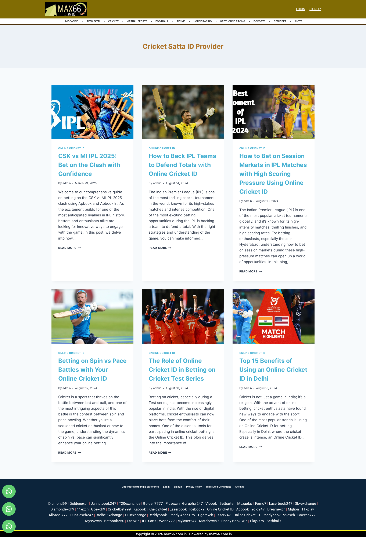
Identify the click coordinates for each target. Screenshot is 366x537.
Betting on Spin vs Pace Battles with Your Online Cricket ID (92, 369)
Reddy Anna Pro (182, 515)
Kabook (139, 509)
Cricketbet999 (119, 509)
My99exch (93, 521)
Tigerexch (205, 515)
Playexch (172, 503)
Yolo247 (258, 509)
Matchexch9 (209, 521)
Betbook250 (114, 521)
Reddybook (158, 515)
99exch (289, 515)
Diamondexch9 (62, 509)
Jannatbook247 (103, 503)
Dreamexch (276, 509)
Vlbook (211, 503)
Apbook (242, 509)
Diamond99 (57, 503)
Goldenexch (78, 503)
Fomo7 (260, 503)
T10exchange (135, 515)
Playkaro (257, 521)
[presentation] (92, 112)
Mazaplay (244, 503)
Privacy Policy (194, 486)
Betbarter (227, 503)
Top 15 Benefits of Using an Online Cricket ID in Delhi (273, 369)
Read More (69, 248)
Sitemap (239, 486)
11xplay (307, 509)
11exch (83, 509)
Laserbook (178, 509)
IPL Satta (149, 521)
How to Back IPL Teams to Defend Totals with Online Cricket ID (182, 164)
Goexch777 (306, 515)
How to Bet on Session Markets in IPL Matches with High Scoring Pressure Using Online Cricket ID (273, 173)
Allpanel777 (58, 515)
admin (66, 183)
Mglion (293, 509)
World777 (167, 521)
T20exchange (129, 503)
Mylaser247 (187, 521)
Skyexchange (305, 503)
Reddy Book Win (234, 521)
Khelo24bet (157, 509)
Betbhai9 (273, 521)
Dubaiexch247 (81, 515)
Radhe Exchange (109, 515)
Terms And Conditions (218, 486)
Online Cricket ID (71, 148)
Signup (178, 486)
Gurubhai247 (192, 503)
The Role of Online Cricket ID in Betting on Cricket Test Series (182, 369)
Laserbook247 (281, 503)
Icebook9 (197, 509)
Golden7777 (153, 503)
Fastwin (133, 521)
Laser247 (223, 515)
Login (300, 9)
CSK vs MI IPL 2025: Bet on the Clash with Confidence (89, 164)
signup (315, 9)
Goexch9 (98, 509)
